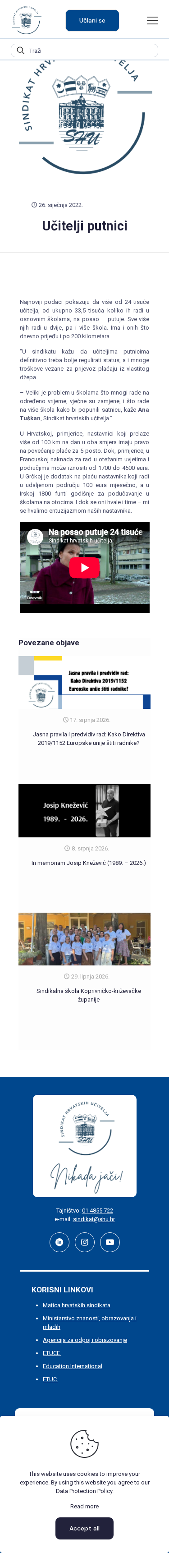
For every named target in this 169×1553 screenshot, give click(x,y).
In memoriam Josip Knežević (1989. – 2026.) (89, 862)
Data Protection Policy (84, 1491)
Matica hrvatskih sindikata (76, 1305)
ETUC (50, 1379)
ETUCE (52, 1353)
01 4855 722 (97, 1210)
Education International (72, 1366)
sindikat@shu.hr (94, 1219)
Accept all (84, 1528)
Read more (84, 1506)
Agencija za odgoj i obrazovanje (85, 1340)
